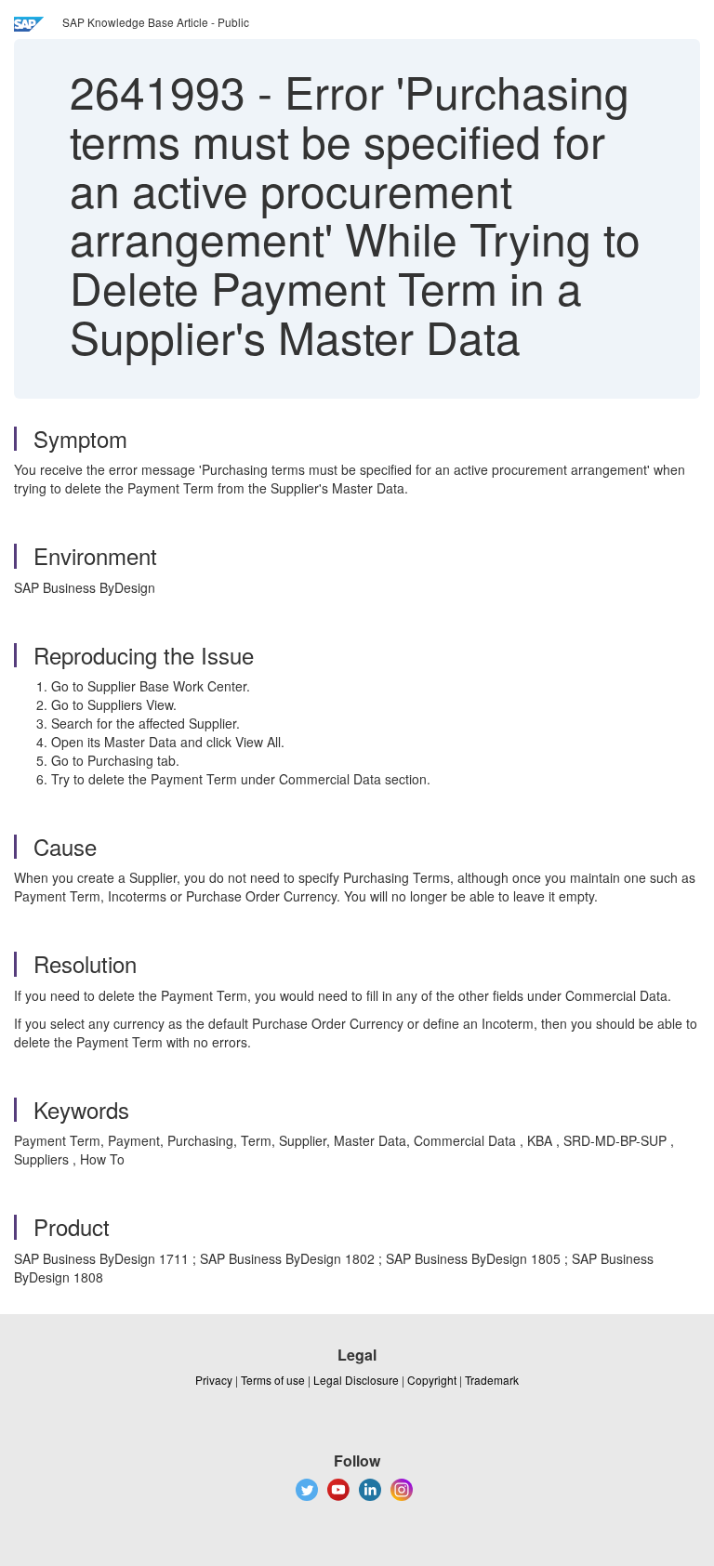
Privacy (213, 1380)
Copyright (431, 1380)
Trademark (492, 1380)
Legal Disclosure (356, 1380)
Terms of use (273, 1380)
